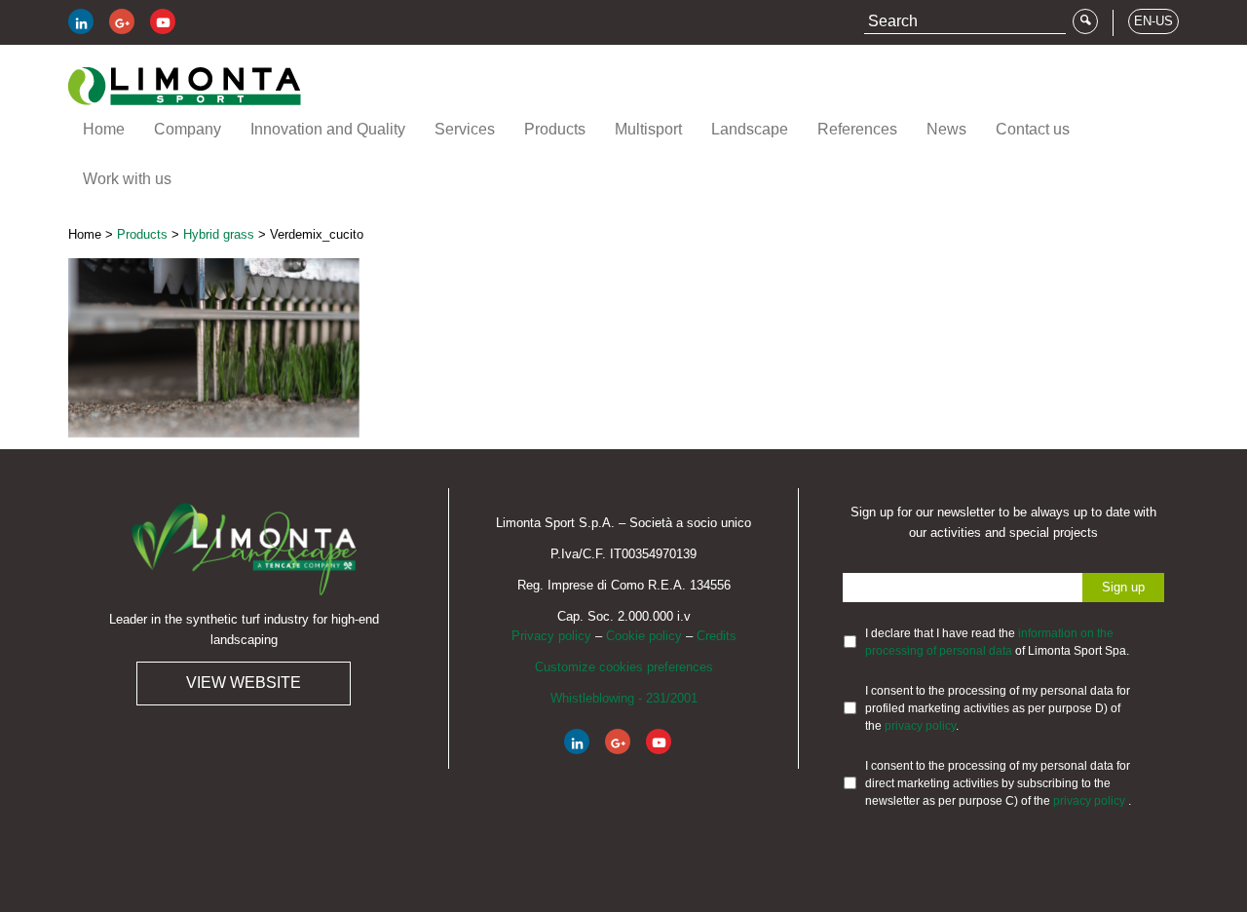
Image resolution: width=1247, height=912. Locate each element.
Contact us (1033, 129)
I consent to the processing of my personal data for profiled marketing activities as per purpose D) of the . (997, 708)
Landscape (749, 129)
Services (465, 129)
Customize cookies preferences (624, 667)
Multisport (648, 129)
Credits (717, 635)
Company (187, 129)
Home (104, 129)
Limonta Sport (184, 86)
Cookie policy (644, 635)
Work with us (127, 179)
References (857, 129)
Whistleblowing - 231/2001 (624, 698)
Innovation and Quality (327, 129)
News (946, 129)
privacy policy (920, 726)
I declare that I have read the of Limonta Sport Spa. (997, 642)
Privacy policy (551, 635)
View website (243, 682)
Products (555, 129)
